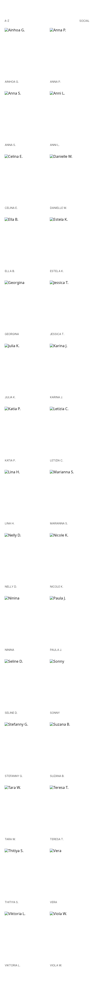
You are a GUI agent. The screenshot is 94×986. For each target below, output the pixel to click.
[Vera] (69, 874)
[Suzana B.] (69, 748)
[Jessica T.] (69, 306)
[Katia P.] (24, 432)
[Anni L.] (69, 116)
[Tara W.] (24, 811)
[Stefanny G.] (24, 748)
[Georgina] (24, 306)
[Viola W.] (69, 937)
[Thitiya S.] (24, 874)
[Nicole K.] (69, 558)
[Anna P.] (69, 53)
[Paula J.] (69, 621)
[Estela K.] (69, 243)
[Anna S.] (24, 116)
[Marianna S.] (69, 495)
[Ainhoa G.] (24, 53)
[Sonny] (69, 685)
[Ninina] (24, 621)
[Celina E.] (24, 180)
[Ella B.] (24, 243)
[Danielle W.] (69, 180)
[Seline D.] (24, 685)
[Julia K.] (24, 369)
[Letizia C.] (69, 432)
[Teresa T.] (69, 811)
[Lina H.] (24, 495)
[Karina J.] (69, 369)
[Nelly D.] (24, 558)
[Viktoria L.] (24, 937)
